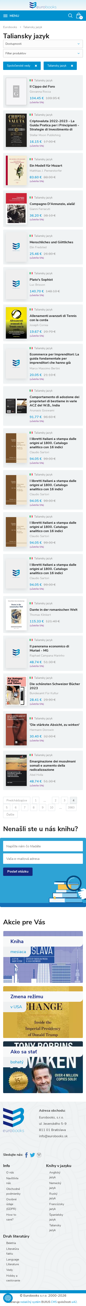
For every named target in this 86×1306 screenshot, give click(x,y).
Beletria (11, 1243)
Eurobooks (10, 27)
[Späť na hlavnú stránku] (43, 5)
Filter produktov (15, 53)
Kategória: (18, 66)
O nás (10, 1172)
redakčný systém (30, 1302)
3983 (71, 807)
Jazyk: (56, 66)
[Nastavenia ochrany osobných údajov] (8, 1298)
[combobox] (43, 44)
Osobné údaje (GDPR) (11, 1204)
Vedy (9, 1270)
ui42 (74, 1302)
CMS (54, 1302)
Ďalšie (10, 815)
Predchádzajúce (16, 800)
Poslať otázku (17, 871)
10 (51, 807)
